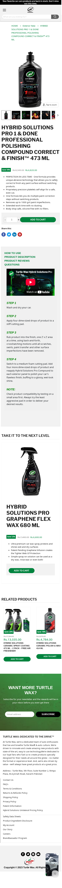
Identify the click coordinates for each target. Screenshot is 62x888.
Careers (6, 833)
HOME (14, 25)
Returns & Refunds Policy (15, 793)
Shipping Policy (10, 797)
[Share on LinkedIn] (14, 234)
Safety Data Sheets (12, 816)
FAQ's (5, 784)
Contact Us (8, 780)
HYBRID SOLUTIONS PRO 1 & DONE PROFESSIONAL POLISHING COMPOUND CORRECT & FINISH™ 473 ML (30, 32)
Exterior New (29, 25)
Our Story (7, 829)
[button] (52, 865)
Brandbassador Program (15, 838)
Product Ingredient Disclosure (17, 820)
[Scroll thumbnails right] (57, 115)
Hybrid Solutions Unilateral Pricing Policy (23, 810)
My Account (8, 825)
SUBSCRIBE (48, 714)
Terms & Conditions (12, 788)
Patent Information (12, 806)
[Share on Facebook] (3, 234)
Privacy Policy (9, 801)
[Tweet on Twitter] (9, 234)
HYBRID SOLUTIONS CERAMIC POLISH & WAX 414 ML (48, 645)
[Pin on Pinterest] (20, 234)
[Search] (55, 17)
